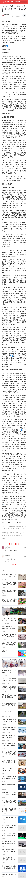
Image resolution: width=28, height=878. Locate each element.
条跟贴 (13, 565)
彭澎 (11, 356)
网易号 (7, 1)
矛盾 (7, 46)
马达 (20, 430)
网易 (2, 2)
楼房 (4, 504)
